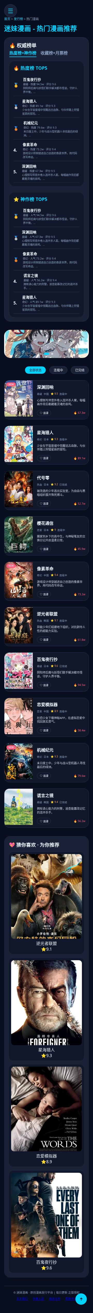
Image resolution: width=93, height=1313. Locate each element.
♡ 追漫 (44, 413)
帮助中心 (71, 1299)
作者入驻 (38, 1299)
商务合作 (54, 1299)
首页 (7, 19)
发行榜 (18, 19)
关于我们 (22, 1299)
